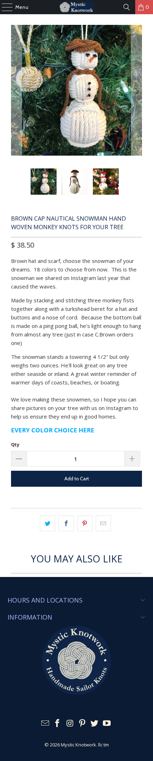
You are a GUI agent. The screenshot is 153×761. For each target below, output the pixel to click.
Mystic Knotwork (78, 744)
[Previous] (16, 91)
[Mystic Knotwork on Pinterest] (82, 723)
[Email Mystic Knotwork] (45, 723)
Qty (15, 444)
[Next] (136, 91)
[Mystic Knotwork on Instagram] (70, 723)
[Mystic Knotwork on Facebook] (57, 723)
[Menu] (3, 7)
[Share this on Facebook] (66, 523)
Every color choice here (52, 430)
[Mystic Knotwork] (76, 7)
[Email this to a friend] (103, 523)
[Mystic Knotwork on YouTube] (107, 723)
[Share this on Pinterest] (85, 523)
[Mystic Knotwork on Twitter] (94, 723)
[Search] (126, 7)
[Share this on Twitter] (47, 523)
